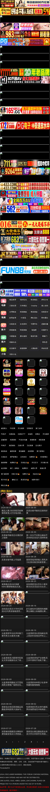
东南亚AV (44, 312)
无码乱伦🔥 (25, 462)
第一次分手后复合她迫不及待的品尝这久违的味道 (37, 536)
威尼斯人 (4, 428)
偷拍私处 (4, 451)
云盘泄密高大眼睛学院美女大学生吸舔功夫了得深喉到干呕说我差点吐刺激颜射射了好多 (12, 661)
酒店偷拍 (12, 445)
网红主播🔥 (5, 485)
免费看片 (25, 468)
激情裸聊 (4, 462)
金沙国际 (4, 468)
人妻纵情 (34, 348)
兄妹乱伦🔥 (37, 474)
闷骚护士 (44, 330)
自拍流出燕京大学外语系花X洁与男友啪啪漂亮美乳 (12, 611)
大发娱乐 (4, 457)
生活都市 (12, 348)
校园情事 (23, 348)
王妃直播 (30, 445)
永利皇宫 (23, 457)
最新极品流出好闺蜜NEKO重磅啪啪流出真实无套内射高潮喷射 (12, 586)
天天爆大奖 (44, 462)
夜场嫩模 (22, 451)
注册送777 (21, 434)
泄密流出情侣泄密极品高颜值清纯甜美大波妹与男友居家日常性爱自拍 (12, 709)
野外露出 (44, 318)
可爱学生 (34, 324)
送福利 (30, 434)
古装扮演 (12, 324)
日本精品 (23, 305)
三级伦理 (12, 305)
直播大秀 (43, 468)
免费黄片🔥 (14, 462)
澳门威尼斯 (5, 474)
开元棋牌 (21, 428)
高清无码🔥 (25, 480)
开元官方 (35, 462)
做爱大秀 (34, 468)
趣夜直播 (13, 451)
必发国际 (31, 451)
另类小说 (12, 354)
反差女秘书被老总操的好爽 (37, 511)
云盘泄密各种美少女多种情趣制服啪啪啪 (37, 683)
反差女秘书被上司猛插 (11, 559)
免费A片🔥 (26, 474)
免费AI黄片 (35, 480)
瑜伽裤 (34, 330)
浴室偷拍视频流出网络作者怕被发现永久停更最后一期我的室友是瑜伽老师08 (12, 735)
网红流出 (34, 318)
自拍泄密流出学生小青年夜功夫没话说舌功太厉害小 (37, 586)
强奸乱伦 (23, 299)
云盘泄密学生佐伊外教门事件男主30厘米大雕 (12, 634)
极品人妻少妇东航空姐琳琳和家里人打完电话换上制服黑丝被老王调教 (12, 513)
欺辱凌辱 (12, 318)
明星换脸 (23, 330)
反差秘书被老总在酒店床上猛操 (12, 536)
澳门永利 (39, 428)
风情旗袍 (12, 330)
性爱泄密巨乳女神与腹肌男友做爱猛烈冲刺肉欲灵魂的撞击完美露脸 (37, 709)
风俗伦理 (44, 348)
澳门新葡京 (40, 451)
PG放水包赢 (23, 440)
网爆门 (44, 336)
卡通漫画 (12, 336)
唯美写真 (34, 336)
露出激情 (23, 336)
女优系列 (23, 324)
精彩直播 (42, 440)
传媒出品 (12, 342)
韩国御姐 (23, 312)
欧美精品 (34, 299)
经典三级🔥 (16, 474)
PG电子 (3, 434)
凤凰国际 (13, 440)
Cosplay (34, 305)
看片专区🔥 (5, 480)
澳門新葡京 (14, 457)
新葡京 (37, 434)
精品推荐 (12, 299)
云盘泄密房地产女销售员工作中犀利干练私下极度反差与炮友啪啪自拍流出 (37, 660)
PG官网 (12, 428)
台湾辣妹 (12, 312)
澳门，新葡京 (14, 468)
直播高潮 (33, 440)
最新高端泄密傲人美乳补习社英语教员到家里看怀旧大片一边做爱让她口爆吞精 (37, 563)
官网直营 (30, 428)
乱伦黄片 (39, 445)
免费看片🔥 (33, 457)
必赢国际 (4, 440)
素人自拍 (44, 305)
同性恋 (44, 342)
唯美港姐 (34, 312)
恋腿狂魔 (44, 324)
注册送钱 (12, 434)
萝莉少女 (44, 299)
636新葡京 (44, 457)
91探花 (23, 318)
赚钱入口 (15, 480)
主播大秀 (21, 445)
